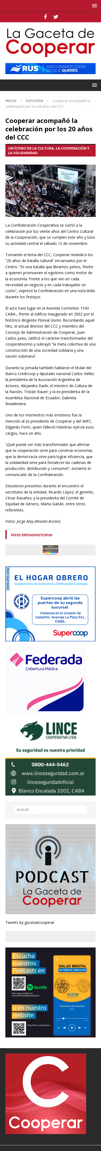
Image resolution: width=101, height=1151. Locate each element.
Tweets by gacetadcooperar (29, 922)
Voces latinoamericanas (31, 534)
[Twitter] (56, 17)
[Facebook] (45, 17)
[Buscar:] (50, 809)
